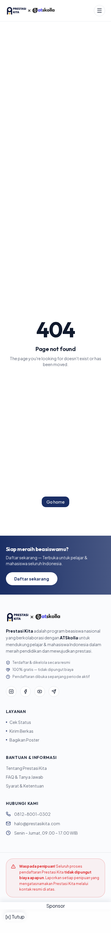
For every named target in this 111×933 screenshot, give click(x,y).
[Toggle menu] (99, 10)
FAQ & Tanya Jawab (24, 777)
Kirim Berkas (21, 731)
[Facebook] (25, 691)
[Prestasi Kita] (30, 10)
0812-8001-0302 (32, 814)
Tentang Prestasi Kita (26, 768)
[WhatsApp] (54, 691)
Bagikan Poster (24, 739)
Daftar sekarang (31, 578)
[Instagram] (11, 691)
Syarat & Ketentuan (25, 785)
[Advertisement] (55, 921)
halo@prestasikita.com (37, 823)
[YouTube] (39, 691)
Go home (55, 501)
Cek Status (20, 722)
